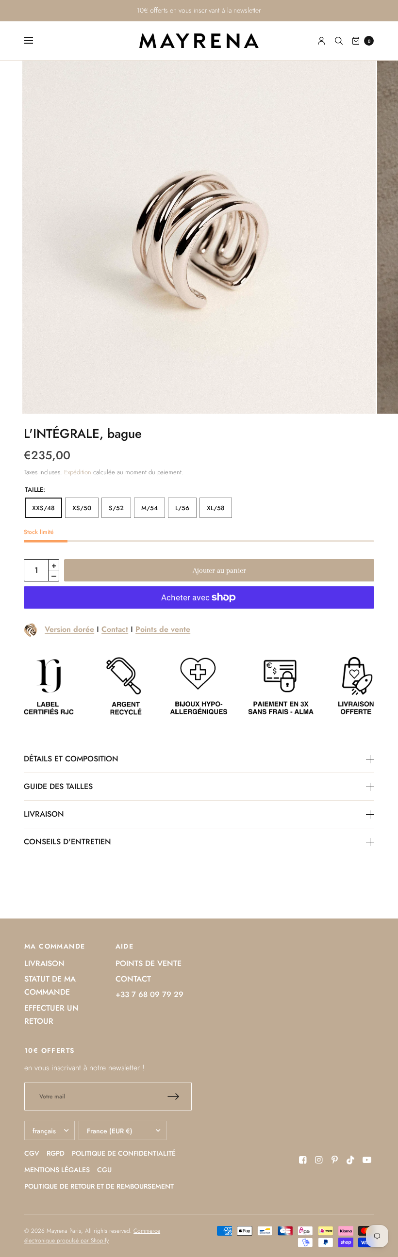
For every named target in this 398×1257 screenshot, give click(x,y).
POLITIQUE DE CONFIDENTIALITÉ (124, 1153)
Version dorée (69, 629)
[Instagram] (319, 1160)
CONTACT (133, 978)
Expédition (77, 472)
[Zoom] (199, 237)
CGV (31, 1153)
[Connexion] (321, 41)
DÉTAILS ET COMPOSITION (71, 759)
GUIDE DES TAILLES (58, 786)
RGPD (56, 1153)
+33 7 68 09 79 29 (149, 994)
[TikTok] (351, 1160)
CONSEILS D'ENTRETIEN (67, 842)
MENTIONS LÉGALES (57, 1170)
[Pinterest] (335, 1160)
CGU (104, 1170)
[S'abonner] (179, 1096)
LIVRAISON (44, 814)
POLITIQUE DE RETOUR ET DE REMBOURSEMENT (99, 1186)
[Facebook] (302, 1160)
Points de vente (162, 629)
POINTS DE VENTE (149, 963)
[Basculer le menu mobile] (35, 40)
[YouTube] (367, 1160)
